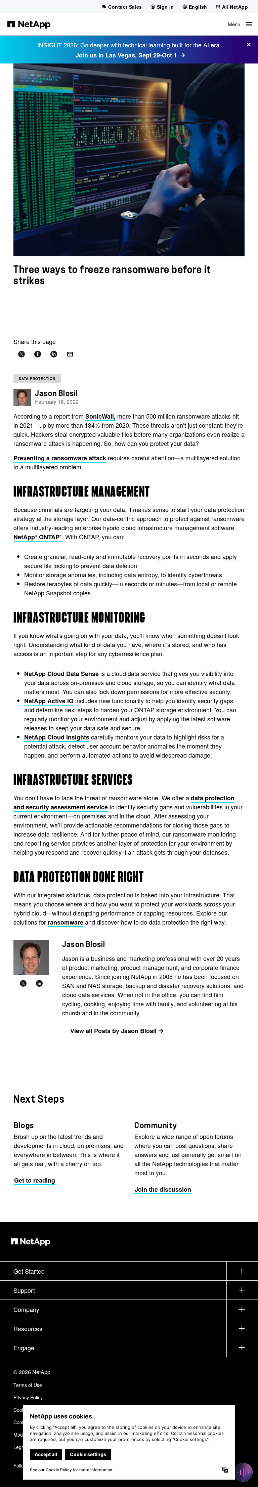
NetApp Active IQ (49, 700)
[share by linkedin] (54, 354)
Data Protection (37, 378)
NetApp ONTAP (37, 537)
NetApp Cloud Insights (56, 737)
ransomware (65, 922)
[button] (240, 24)
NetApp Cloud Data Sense (61, 673)
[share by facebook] (38, 354)
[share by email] (70, 354)
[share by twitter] (21, 354)
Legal (19, 1447)
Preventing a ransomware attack (59, 458)
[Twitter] (23, 983)
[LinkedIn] (39, 983)
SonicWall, (100, 416)
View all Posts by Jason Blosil (113, 1030)
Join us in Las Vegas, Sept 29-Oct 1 (126, 55)
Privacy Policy (28, 1397)
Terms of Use (27, 1385)
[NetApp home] (29, 24)
